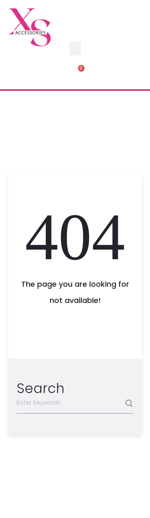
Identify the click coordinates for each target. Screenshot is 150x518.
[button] (75, 48)
